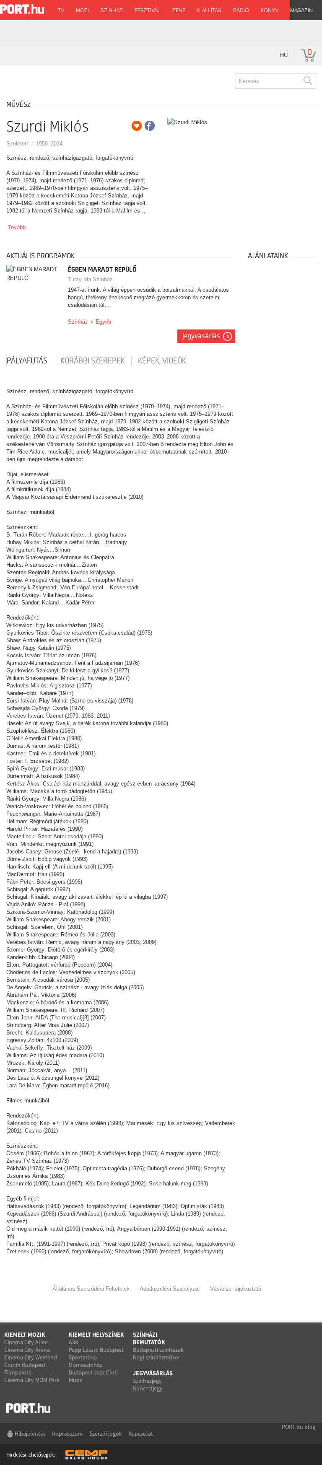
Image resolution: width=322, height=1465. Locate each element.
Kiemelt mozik (24, 1334)
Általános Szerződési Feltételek (91, 1289)
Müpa (76, 1380)
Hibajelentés (30, 1433)
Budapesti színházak (158, 1350)
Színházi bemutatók (149, 1338)
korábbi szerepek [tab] (92, 361)
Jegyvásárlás (201, 336)
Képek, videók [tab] (162, 361)
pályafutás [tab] (27, 361)
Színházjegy (147, 1381)
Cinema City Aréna (27, 1350)
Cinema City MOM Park (32, 1380)
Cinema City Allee (26, 1342)
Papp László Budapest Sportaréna (96, 1353)
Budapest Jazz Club (93, 1372)
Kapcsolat (140, 1433)
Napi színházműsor (156, 1357)
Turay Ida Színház (90, 279)
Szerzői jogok (105, 1433)
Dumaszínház (85, 1365)
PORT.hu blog (299, 1427)
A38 (73, 1342)
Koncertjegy (148, 1388)
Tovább (17, 227)
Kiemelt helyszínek (96, 1334)
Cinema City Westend (30, 1357)
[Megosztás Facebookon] (150, 126)
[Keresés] (307, 81)
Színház (78, 322)
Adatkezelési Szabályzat (170, 1289)
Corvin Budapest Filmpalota (25, 1368)
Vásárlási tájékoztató (235, 1289)
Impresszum (67, 1433)
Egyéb (103, 322)
